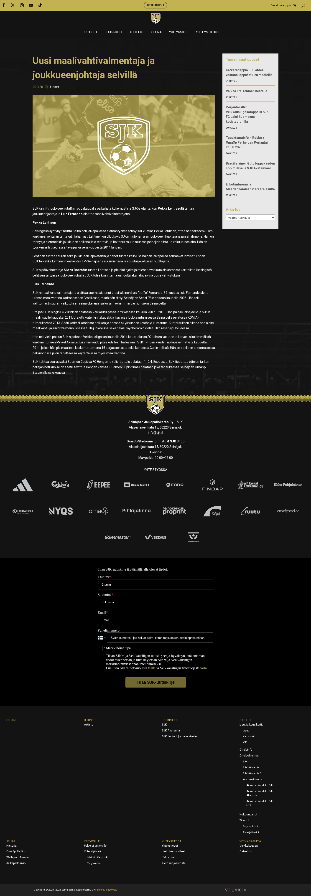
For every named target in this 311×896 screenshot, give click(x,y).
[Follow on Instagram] (21, 5)
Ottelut (137, 32)
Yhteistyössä (92, 851)
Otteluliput (155, 5)
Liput (246, 730)
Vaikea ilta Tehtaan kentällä (246, 91)
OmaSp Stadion (16, 851)
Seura (156, 32)
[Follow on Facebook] (3, 5)
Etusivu (11, 720)
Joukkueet (114, 32)
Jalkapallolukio (16, 863)
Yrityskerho (93, 863)
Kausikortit (249, 736)
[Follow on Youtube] (31, 5)
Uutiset (90, 32)
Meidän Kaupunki (97, 857)
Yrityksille (179, 32)
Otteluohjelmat (249, 755)
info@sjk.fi (155, 432)
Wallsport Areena (17, 857)
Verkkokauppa (281, 5)
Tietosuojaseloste (174, 863)
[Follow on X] (12, 5)
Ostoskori (246, 851)
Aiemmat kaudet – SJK (259, 785)
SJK (164, 724)
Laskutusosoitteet (173, 851)
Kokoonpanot (248, 814)
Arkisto (88, 724)
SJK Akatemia (171, 730)
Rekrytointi (169, 857)
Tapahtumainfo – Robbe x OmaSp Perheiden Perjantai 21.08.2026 (247, 142)
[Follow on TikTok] (40, 5)
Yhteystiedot (207, 32)
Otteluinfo (246, 749)
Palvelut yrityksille (95, 845)
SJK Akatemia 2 (252, 773)
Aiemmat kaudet (253, 779)
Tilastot (244, 820)
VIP (245, 742)
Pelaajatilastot (251, 832)
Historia (11, 845)
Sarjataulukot (250, 826)
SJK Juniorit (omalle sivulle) (180, 736)
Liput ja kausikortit (251, 724)
